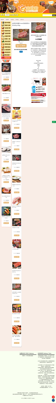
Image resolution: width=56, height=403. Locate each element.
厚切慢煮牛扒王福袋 (15, 227)
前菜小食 (6, 39)
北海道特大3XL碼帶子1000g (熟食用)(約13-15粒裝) (6, 177)
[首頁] (28, 12)
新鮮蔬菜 (6, 41)
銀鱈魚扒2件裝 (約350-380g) (6, 156)
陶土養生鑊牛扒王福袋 (16, 313)
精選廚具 (6, 52)
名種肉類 (6, 33)
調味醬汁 (6, 55)
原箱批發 (6, 44)
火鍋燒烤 (6, 49)
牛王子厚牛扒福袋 (15, 249)
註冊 (51, 1)
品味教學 (7, 19)
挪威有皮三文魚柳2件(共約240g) (6, 217)
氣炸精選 (6, 22)
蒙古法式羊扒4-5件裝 (6, 134)
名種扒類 (6, 28)
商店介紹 (22, 19)
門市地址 (17, 19)
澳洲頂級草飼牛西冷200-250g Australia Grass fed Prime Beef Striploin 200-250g (6, 115)
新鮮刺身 (6, 30)
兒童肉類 (6, 36)
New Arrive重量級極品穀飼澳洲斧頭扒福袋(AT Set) (6, 74)
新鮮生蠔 (6, 25)
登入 (48, 1)
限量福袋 (6, 57)
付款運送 (12, 19)
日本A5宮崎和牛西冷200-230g (6, 197)
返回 (21, 51)
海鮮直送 (6, 47)
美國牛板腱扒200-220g (6, 93)
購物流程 (2, 19)
